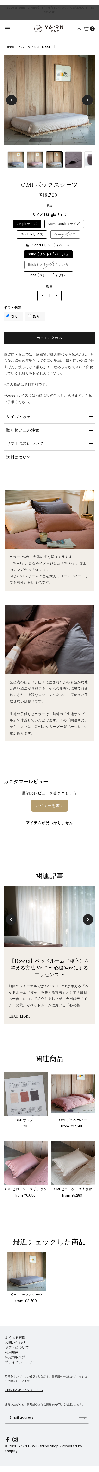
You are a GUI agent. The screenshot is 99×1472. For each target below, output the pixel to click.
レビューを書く (49, 805)
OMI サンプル (26, 1120)
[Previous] (11, 100)
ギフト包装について (24, 443)
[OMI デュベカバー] (73, 1094)
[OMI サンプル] (26, 1094)
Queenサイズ (65, 234)
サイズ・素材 (18, 416)
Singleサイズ (27, 224)
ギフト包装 (12, 308)
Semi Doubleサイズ (64, 224)
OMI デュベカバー (73, 1120)
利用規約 (12, 1352)
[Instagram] (15, 1440)
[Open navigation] (7, 29)
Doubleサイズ (32, 234)
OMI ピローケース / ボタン (26, 1189)
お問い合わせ (15, 1342)
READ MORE (20, 1016)
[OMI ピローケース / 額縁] (73, 1163)
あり (36, 316)
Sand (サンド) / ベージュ (48, 254)
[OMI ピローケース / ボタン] (26, 1163)
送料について (18, 457)
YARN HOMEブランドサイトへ (24, 1390)
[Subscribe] (83, 1418)
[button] (11, 919)
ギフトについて (17, 1347)
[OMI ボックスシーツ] (26, 1271)
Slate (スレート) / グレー (48, 275)
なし (14, 316)
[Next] (87, 100)
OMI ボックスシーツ (27, 1294)
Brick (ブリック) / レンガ (48, 265)
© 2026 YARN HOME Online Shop (32, 1446)
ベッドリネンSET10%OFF (35, 47)
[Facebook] (7, 1440)
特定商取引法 (15, 1357)
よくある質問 (15, 1337)
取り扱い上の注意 (22, 430)
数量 (49, 287)
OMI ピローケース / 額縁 (73, 1189)
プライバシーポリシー (22, 1362)
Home (9, 47)
